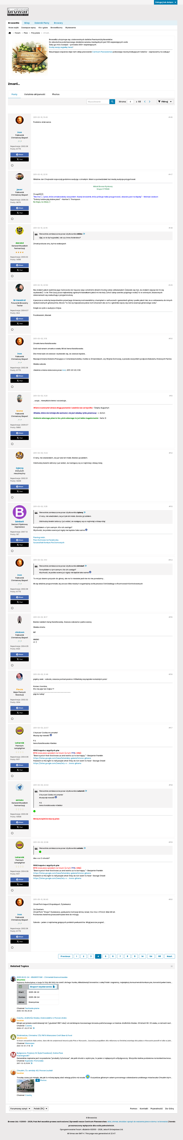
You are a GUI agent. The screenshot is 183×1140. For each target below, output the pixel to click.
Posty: (13, 149)
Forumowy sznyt (18, 1108)
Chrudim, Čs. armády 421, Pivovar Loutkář (35, 1070)
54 (151, 956)
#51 (171, 396)
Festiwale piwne (32, 1008)
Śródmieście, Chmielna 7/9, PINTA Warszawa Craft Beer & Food (44, 1035)
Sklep (27, 23)
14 (142, 956)
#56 (171, 674)
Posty (14, 94)
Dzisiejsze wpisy (28, 27)
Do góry (169, 1108)
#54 (170, 560)
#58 (171, 785)
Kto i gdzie (43, 27)
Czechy (28, 1025)
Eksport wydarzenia (41, 986)
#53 (171, 506)
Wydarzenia (70, 27)
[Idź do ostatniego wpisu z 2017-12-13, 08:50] (31, 1063)
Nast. (170, 956)
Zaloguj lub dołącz (164, 2)
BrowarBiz (13, 23)
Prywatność (157, 1108)
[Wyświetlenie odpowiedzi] (84, 234)
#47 (170, 174)
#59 (171, 842)
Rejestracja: (15, 146)
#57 (171, 728)
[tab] (14, 94)
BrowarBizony (56, 27)
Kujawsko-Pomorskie (34, 1061)
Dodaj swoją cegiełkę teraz (61, 47)
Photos (55, 94)
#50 (171, 338)
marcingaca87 (23, 1055)
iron (64, 370)
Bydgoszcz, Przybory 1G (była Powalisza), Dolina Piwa (40, 1053)
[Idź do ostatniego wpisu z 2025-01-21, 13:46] (32, 1046)
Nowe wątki (14, 27)
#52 (171, 453)
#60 (171, 899)
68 (159, 956)
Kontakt (144, 1108)
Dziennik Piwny (42, 23)
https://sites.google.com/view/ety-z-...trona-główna (57, 763)
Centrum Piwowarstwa (102, 52)
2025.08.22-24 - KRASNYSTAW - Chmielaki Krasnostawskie (42, 977)
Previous (65, 956)
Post (21, 159)
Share (21, 154)
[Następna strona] (149, 101)
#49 (170, 285)
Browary (58, 23)
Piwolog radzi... (39, 537)
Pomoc (133, 1108)
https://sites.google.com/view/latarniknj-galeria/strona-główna (62, 758)
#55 (171, 617)
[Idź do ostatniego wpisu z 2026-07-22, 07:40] (33, 1028)
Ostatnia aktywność (34, 94)
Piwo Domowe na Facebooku (45, 540)
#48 (171, 228)
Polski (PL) (39, 1108)
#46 (170, 117)
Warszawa (29, 1043)
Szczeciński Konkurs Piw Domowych (48, 542)
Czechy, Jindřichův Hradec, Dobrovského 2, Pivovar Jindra (41, 1018)
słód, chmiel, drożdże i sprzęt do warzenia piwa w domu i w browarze (138, 1121)
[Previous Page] (145, 101)
